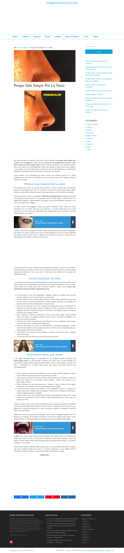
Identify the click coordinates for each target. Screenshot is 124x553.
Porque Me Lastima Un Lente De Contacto (96, 111)
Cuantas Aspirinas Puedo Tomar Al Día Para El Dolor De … (98, 68)
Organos (37, 37)
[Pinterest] (11, 541)
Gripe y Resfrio (92, 135)
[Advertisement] (62, 20)
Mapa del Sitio (109, 550)
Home (19, 47)
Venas (95, 37)
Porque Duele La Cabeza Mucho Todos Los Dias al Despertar (98, 74)
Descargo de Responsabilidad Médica (92, 550)
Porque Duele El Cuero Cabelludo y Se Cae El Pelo (98, 105)
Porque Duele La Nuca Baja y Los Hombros (96, 62)
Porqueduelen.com (62, 3)
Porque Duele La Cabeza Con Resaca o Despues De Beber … (98, 80)
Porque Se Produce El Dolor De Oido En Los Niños (98, 99)
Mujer (47, 37)
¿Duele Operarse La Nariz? (94, 94)
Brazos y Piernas (72, 37)
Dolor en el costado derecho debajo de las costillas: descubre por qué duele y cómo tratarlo (61, 526)
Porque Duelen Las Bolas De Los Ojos (98, 91)
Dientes (25, 37)
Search (99, 51)
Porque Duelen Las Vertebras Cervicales (95, 86)
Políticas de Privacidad (72, 550)
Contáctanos (60, 550)
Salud (86, 37)
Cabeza (15, 37)
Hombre (58, 37)
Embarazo (90, 133)
